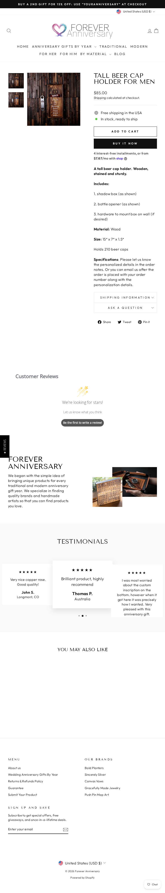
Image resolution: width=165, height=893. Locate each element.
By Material (94, 54)
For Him (68, 54)
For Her (48, 54)
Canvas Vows (94, 781)
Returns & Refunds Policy (25, 781)
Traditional (113, 46)
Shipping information (125, 297)
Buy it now (125, 143)
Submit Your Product (22, 795)
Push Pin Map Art (97, 795)
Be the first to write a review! (82, 423)
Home (23, 46)
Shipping (100, 98)
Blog (120, 54)
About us (14, 768)
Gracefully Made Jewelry (102, 788)
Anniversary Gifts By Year (62, 46)
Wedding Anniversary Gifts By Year (33, 774)
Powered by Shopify (82, 877)
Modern (139, 46)
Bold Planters (94, 768)
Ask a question (125, 308)
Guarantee (15, 788)
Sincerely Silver (95, 774)
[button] (4, 446)
